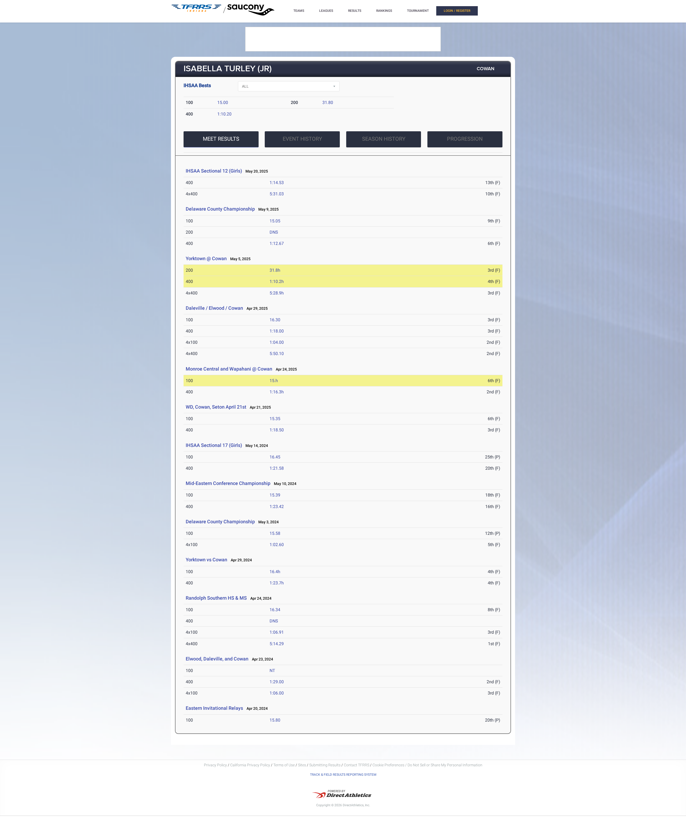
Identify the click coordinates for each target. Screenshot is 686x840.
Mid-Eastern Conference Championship (228, 483)
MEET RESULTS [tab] (221, 139)
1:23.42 (277, 506)
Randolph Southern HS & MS (216, 598)
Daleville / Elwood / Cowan (214, 308)
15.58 (275, 533)
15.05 (275, 220)
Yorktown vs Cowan (206, 559)
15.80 (275, 720)
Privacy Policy (215, 765)
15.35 (275, 418)
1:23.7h (277, 582)
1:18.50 (277, 429)
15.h (274, 380)
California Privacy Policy (250, 765)
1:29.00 (277, 681)
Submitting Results (325, 765)
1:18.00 (277, 331)
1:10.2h (277, 281)
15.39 (275, 495)
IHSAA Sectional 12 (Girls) (214, 171)
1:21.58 (277, 468)
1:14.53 (277, 182)
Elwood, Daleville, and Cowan (217, 659)
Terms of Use (284, 765)
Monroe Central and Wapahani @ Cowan (229, 369)
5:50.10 (277, 353)
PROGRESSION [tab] (465, 139)
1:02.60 (277, 544)
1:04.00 (277, 342)
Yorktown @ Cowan (206, 258)
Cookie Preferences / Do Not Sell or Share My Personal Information (427, 765)
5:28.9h (277, 293)
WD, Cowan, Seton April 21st (216, 407)
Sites (302, 765)
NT (272, 670)
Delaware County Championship (220, 209)
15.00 (222, 102)
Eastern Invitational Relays (214, 708)
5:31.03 (277, 193)
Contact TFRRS (357, 765)
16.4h (275, 571)
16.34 (275, 609)
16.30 (275, 319)
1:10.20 (224, 114)
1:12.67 (277, 243)
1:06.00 (277, 693)
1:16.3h (277, 391)
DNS (274, 232)
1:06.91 (277, 632)
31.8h (275, 270)
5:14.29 (277, 643)
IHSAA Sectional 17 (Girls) (214, 445)
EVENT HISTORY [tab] (302, 139)
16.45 (275, 457)
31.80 (327, 102)
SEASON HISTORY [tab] (383, 139)
